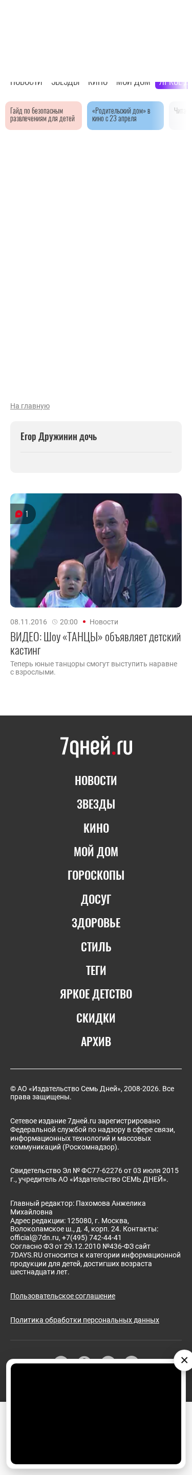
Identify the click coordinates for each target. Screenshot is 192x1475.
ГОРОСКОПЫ (96, 874)
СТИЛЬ (96, 946)
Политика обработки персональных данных (84, 1320)
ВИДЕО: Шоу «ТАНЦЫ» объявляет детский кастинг (95, 643)
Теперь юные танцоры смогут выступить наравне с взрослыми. (93, 668)
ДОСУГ (96, 898)
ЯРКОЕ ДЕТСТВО (96, 993)
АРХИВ (96, 1041)
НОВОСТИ (96, 780)
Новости (104, 622)
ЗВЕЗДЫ (96, 803)
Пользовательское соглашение (62, 1296)
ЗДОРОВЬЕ (96, 922)
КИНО (96, 827)
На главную (30, 406)
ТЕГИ (96, 970)
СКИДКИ (96, 1017)
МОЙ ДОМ (96, 851)
